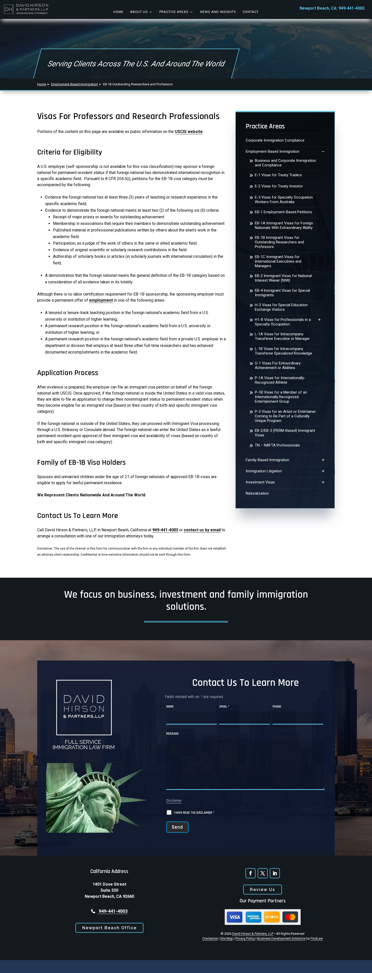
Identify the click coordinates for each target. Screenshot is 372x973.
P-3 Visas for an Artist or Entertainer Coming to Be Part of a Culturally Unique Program (285, 416)
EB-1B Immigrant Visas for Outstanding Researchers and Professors (279, 242)
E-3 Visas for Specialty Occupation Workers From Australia (284, 199)
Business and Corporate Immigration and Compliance (285, 162)
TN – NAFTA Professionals (277, 445)
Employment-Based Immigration (272, 151)
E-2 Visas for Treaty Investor (279, 186)
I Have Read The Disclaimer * (194, 813)
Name (170, 707)
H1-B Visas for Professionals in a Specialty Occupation (283, 321)
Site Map (226, 938)
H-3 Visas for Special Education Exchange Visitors (281, 307)
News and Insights (218, 12)
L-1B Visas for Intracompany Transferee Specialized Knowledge (283, 351)
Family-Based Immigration (267, 460)
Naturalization (257, 493)
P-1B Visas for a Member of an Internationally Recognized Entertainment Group (281, 397)
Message (172, 734)
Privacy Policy (245, 938)
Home (118, 12)
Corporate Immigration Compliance (275, 140)
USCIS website (189, 131)
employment (101, 300)
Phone (277, 707)
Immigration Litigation (264, 471)
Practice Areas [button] (174, 12)
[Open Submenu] (323, 151)
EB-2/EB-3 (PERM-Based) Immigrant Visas (285, 432)
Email (224, 707)
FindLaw (317, 938)
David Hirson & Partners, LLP (252, 934)
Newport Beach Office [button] (109, 927)
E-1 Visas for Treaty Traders (278, 175)
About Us (139, 12)
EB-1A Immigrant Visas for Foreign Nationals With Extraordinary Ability (284, 225)
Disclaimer (174, 800)
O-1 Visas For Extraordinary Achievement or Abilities (278, 365)
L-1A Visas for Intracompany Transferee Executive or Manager (282, 336)
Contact (251, 12)
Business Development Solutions (281, 938)
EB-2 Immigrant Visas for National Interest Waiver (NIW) (283, 278)
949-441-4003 (351, 8)
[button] (364, 965)
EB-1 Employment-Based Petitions (283, 212)
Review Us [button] (262, 889)
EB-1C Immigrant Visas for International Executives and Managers (278, 261)
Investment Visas (260, 482)
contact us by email (202, 530)
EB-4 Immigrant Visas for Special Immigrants (282, 292)
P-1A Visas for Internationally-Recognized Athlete (280, 380)
